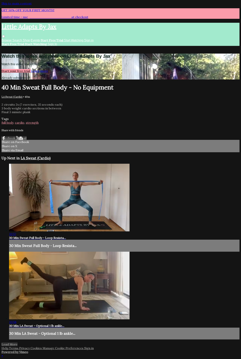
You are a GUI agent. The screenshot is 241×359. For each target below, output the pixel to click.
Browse (7, 40)
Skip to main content (17, 3)
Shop (26, 40)
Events (35, 40)
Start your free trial (16, 71)
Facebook (9, 138)
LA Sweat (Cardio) (12, 96)
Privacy (25, 348)
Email (23, 138)
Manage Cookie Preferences (63, 348)
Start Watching (74, 40)
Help (5, 348)
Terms (14, 348)
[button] (3, 36)
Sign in (89, 40)
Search (17, 40)
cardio (19, 122)
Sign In (52, 44)
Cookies (37, 348)
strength (32, 122)
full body (7, 122)
